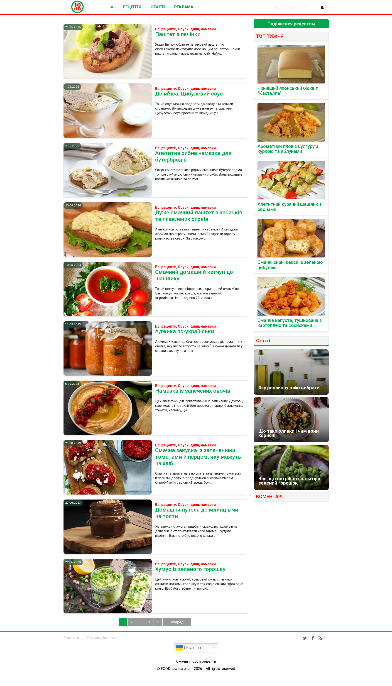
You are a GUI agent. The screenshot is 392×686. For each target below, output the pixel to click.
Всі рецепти (165, 29)
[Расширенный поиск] (306, 6)
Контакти (71, 638)
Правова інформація (104, 638)
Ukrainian (192, 647)
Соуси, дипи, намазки (197, 29)
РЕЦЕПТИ (132, 7)
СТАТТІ (158, 7)
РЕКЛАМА (183, 7)
